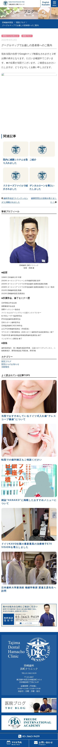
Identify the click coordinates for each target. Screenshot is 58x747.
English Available (46, 3)
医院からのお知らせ (10, 36)
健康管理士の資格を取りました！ (44, 200)
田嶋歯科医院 (7, 22)
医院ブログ (20, 22)
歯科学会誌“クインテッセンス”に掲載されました (14, 200)
